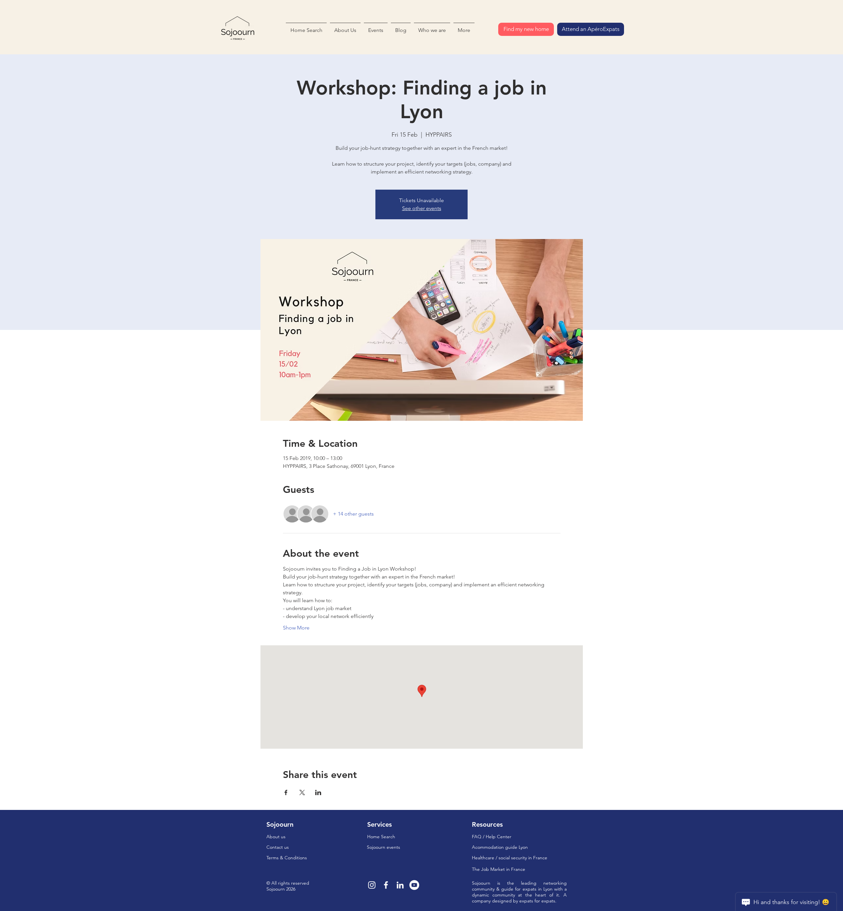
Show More (296, 628)
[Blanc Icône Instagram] (372, 885)
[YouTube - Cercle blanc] (414, 885)
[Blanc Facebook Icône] (386, 885)
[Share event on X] (302, 792)
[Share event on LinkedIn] (318, 792)
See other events (421, 208)
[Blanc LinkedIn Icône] (400, 885)
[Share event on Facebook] (286, 792)
